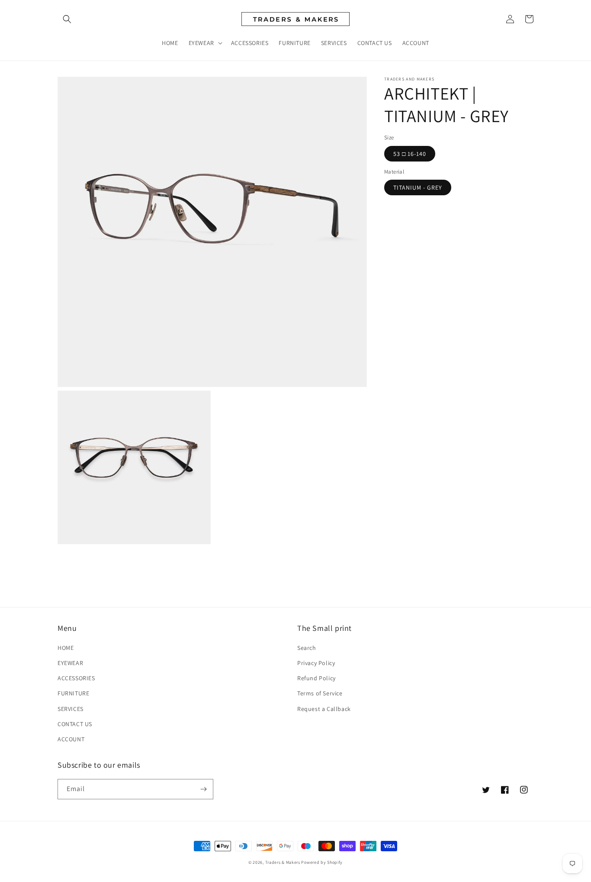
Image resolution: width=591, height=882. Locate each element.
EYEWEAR (70, 663)
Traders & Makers (282, 862)
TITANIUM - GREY (417, 187)
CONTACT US (75, 724)
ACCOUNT (71, 739)
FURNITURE (73, 693)
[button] (67, 19)
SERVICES (71, 709)
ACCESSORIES (76, 678)
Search (306, 648)
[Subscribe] (203, 789)
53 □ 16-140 (409, 153)
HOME (66, 648)
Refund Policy (316, 678)
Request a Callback (324, 709)
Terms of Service (320, 693)
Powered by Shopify (322, 862)
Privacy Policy (316, 663)
